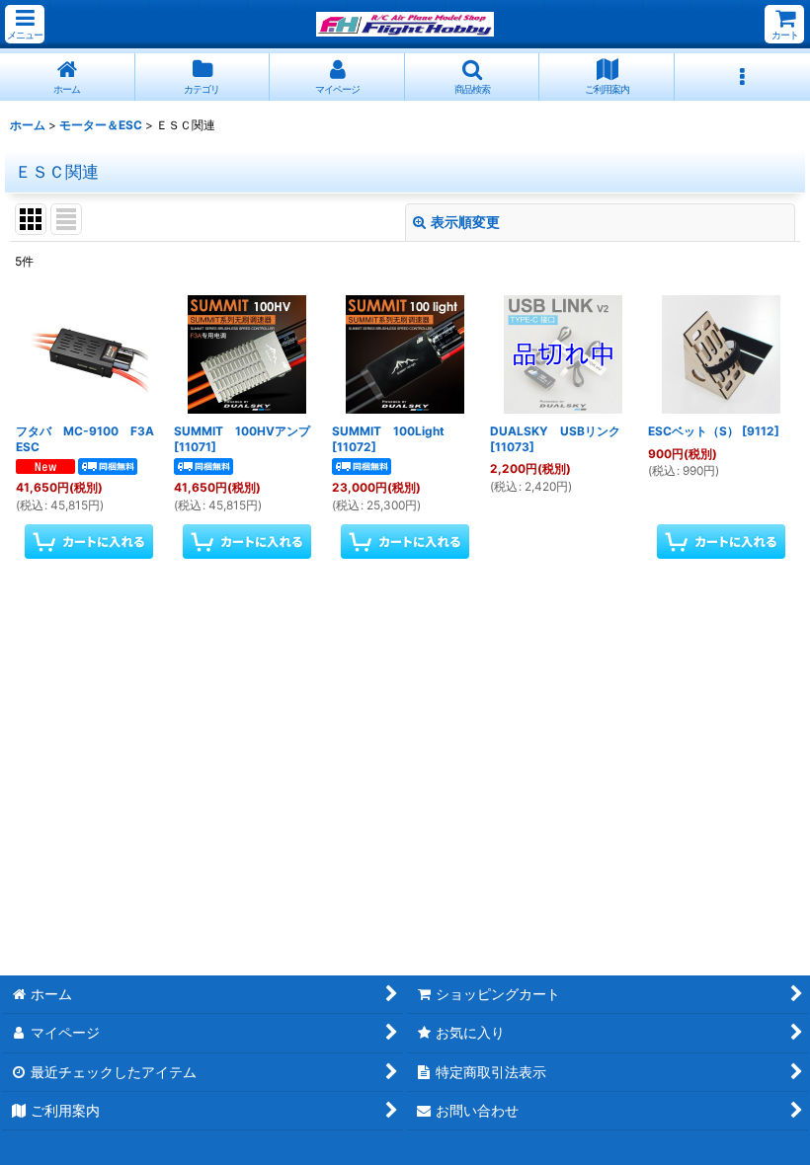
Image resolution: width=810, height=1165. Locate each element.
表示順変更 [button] (465, 221)
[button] (24, 24)
